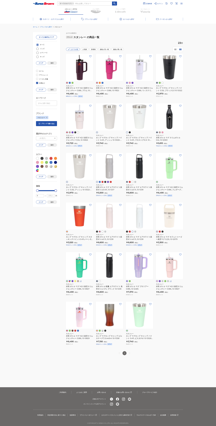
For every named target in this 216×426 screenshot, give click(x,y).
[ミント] (165, 281)
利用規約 (40, 415)
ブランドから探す (46, 27)
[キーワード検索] (114, 4)
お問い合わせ (101, 392)
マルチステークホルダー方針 (146, 415)
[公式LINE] (117, 404)
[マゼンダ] (97, 83)
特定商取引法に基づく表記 (57, 415)
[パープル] (160, 281)
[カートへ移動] (176, 3)
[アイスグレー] (168, 281)
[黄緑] (73, 83)
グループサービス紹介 (149, 392)
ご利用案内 (62, 392)
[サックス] (100, 182)
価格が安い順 (104, 49)
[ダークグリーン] (70, 331)
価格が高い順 (117, 49)
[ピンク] (163, 132)
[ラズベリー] (67, 83)
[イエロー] (75, 281)
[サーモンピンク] (130, 83)
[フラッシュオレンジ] (100, 83)
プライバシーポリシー (87, 415)
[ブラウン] (73, 331)
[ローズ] (67, 132)
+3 (81, 281)
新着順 (93, 49)
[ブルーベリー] (108, 182)
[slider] (37, 190)
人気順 (84, 49)
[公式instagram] (123, 399)
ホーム (35, 27)
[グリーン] (130, 281)
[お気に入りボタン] (90, 56)
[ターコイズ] (70, 83)
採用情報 (173, 415)
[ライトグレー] (97, 132)
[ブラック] (157, 83)
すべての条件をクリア (46, 37)
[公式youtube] (129, 399)
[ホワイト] (163, 83)
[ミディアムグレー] (97, 182)
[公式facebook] (117, 399)
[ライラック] (73, 132)
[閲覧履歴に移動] (166, 4)
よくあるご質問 (81, 392)
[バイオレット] (133, 83)
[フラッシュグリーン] (67, 281)
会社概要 (163, 415)
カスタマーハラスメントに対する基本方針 (115, 415)
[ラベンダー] (127, 83)
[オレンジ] (67, 232)
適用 (52, 63)
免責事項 (73, 415)
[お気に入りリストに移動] (171, 3)
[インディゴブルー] (70, 281)
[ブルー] (103, 83)
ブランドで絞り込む (48, 123)
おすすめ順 (74, 49)
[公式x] (111, 399)
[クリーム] (70, 132)
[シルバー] (103, 331)
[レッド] (111, 182)
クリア (41, 63)
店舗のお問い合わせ (123, 392)
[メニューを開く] (181, 4)
